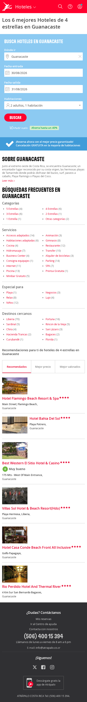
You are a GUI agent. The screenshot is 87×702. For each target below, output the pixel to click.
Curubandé (12, 339)
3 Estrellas (12, 213)
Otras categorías (55, 219)
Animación (52, 235)
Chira (9, 329)
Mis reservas (43, 619)
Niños (9, 302)
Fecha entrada (13, 66)
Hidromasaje (14, 250)
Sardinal (11, 324)
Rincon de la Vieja (56, 324)
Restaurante (53, 245)
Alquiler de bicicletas (58, 255)
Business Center (16, 255)
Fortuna (50, 319)
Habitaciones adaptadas (20, 240)
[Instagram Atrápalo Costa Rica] (52, 667)
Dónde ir (10, 49)
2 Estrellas (52, 213)
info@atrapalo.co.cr (48, 648)
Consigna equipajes (17, 260)
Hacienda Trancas (16, 334)
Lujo (48, 297)
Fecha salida (12, 82)
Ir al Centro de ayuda (43, 624)
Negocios (51, 292)
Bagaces (51, 334)
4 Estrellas (52, 208)
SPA (48, 265)
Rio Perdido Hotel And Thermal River (31, 587)
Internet (11, 265)
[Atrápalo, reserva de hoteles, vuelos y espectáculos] (7, 6)
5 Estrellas (12, 208)
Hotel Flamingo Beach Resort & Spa (30, 398)
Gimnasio (51, 240)
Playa (9, 292)
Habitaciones (13, 98)
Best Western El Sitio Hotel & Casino (31, 463)
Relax (9, 297)
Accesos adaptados (17, 235)
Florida (50, 339)
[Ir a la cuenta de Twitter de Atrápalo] (34, 667)
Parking (50, 260)
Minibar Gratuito (16, 276)
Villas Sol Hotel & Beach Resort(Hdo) (31, 508)
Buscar (15, 117)
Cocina (10, 245)
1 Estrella (11, 219)
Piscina (10, 271)
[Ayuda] (70, 6)
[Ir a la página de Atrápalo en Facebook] (43, 667)
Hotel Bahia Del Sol (45, 419)
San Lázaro (52, 329)
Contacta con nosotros (43, 629)
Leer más (8, 180)
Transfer (51, 250)
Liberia (10, 319)
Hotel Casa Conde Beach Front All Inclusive (36, 548)
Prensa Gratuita (55, 271)
